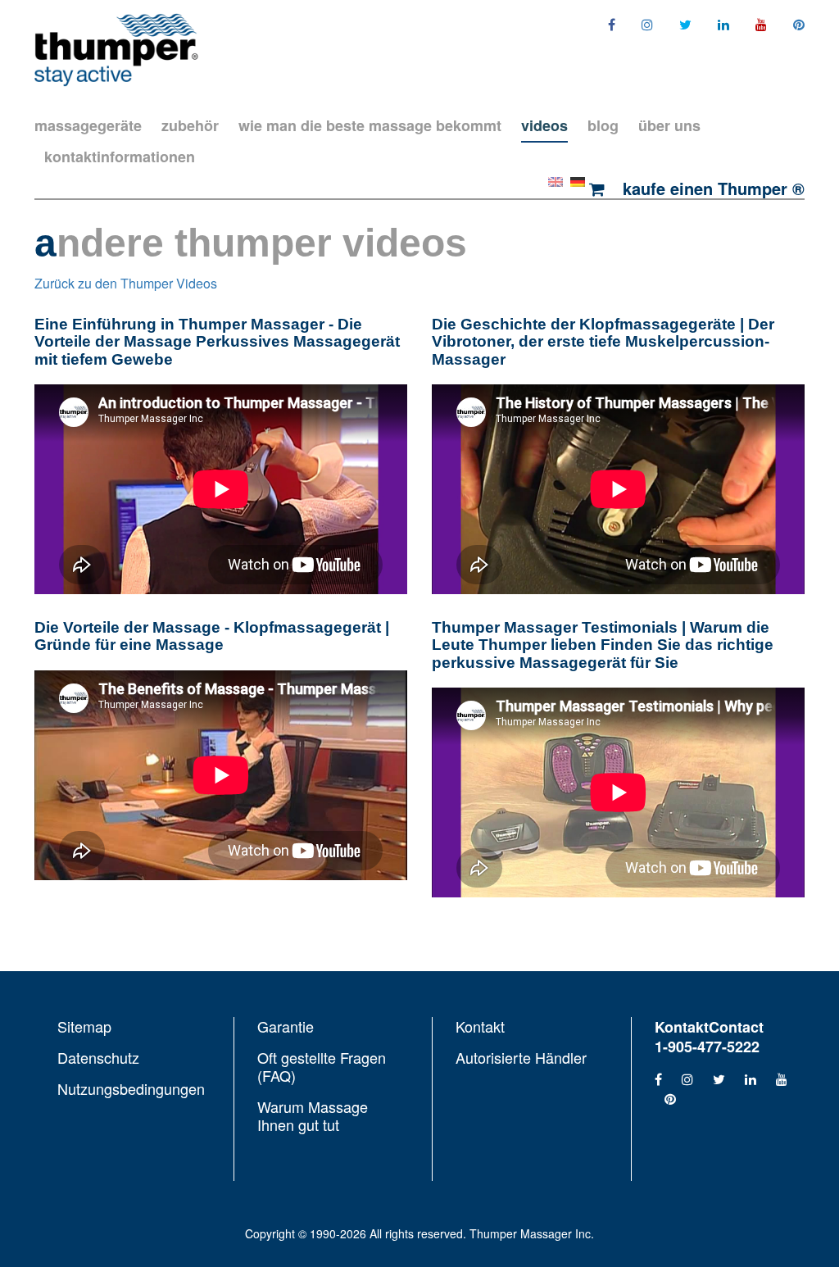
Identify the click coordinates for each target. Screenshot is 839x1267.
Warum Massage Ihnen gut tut (312, 1114)
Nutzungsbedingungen (131, 1087)
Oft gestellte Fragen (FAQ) (321, 1066)
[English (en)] (555, 179)
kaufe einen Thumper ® (711, 188)
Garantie (285, 1027)
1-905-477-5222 (707, 1046)
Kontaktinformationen (119, 156)
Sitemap (84, 1027)
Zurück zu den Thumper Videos (125, 283)
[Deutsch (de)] (577, 179)
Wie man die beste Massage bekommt (369, 125)
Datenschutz (98, 1057)
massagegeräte (88, 125)
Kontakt (480, 1027)
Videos (544, 125)
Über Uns (669, 125)
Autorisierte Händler (521, 1056)
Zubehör (190, 125)
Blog (603, 125)
